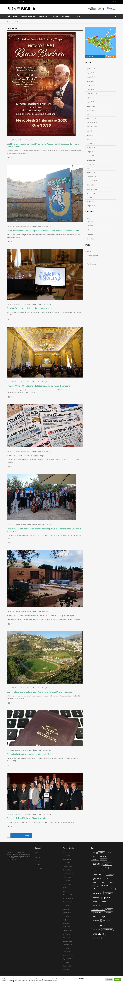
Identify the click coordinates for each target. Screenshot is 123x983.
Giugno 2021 (91, 201)
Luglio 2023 (90, 143)
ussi (102, 925)
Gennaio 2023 (91, 160)
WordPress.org (91, 264)
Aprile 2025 (90, 110)
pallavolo (96, 898)
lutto (103, 882)
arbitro (109, 853)
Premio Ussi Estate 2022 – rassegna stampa (25, 455)
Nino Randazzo (105, 885)
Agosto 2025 (91, 98)
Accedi (89, 251)
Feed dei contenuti (92, 256)
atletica (95, 859)
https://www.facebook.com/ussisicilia (113, 1)
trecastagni (106, 920)
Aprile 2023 (90, 156)
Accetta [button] (117, 979)
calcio (96, 863)
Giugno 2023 (91, 147)
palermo (97, 892)
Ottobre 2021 (91, 185)
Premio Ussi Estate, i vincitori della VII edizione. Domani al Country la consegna (40, 615)
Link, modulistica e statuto (60, 16)
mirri (94, 885)
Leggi (8, 157)
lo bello (95, 882)
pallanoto (108, 893)
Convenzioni (43, 16)
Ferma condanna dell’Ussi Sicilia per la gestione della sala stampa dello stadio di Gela (43, 231)
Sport (104, 916)
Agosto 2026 (91, 69)
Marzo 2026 (90, 81)
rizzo (109, 909)
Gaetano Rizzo (98, 874)
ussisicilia (96, 938)
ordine (112, 889)
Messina (23, 226)
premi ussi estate (98, 909)
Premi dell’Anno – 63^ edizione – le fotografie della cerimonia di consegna (38, 386)
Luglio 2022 (90, 164)
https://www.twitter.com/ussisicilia (115, 1)
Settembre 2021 (92, 189)
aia (94, 853)
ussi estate (96, 929)
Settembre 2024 (92, 127)
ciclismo (95, 868)
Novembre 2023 (92, 139)
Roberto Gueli (97, 912)
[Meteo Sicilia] (100, 57)
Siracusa (48, 226)
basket (103, 859)
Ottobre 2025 (91, 89)
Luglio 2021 (90, 197)
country (95, 871)
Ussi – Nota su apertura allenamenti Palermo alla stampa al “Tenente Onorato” (40, 692)
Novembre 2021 (92, 181)
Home (15, 16)
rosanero (108, 912)
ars (93, 856)
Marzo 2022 (90, 168)
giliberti (110, 874)
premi (107, 897)
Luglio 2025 (90, 102)
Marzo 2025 (90, 114)
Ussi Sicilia (98, 933)
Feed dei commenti (93, 260)
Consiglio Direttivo (28, 16)
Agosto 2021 (91, 193)
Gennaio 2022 (91, 172)
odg (94, 889)
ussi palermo (108, 929)
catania (107, 864)
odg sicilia (102, 889)
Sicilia (95, 916)
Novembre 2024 (92, 123)
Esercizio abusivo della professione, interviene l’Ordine (30, 754)
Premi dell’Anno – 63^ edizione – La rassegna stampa (29, 308)
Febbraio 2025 (91, 118)
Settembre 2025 (92, 93)
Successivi (25, 835)
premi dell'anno (99, 902)
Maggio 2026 (91, 77)
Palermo (23, 140)
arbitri (101, 853)
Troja (94, 925)
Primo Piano (30, 140)
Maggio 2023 (91, 152)
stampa (96, 920)
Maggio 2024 (91, 135)
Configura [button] (109, 979)
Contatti (77, 16)
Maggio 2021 (91, 206)
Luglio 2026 (90, 73)
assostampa (103, 856)
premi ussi (97, 906)
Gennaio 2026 (91, 85)
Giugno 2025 (91, 106)
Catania (17, 226)
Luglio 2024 (90, 131)
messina (111, 882)
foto (103, 871)
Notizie (17, 140)
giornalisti (97, 878)
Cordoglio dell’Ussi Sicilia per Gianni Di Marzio (26, 818)
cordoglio (104, 868)
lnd (107, 878)
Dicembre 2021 (91, 177)
